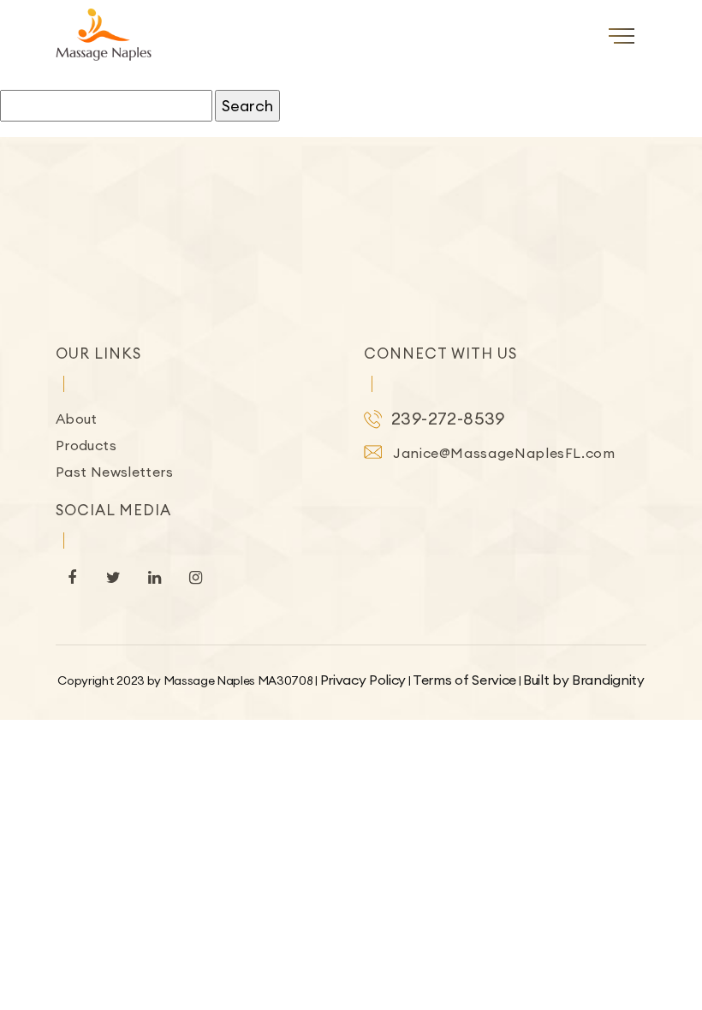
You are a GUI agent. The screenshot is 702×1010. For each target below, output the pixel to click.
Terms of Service (464, 679)
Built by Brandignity (584, 679)
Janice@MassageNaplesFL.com (504, 452)
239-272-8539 (448, 418)
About (77, 418)
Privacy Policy (363, 679)
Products (86, 445)
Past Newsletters (114, 471)
